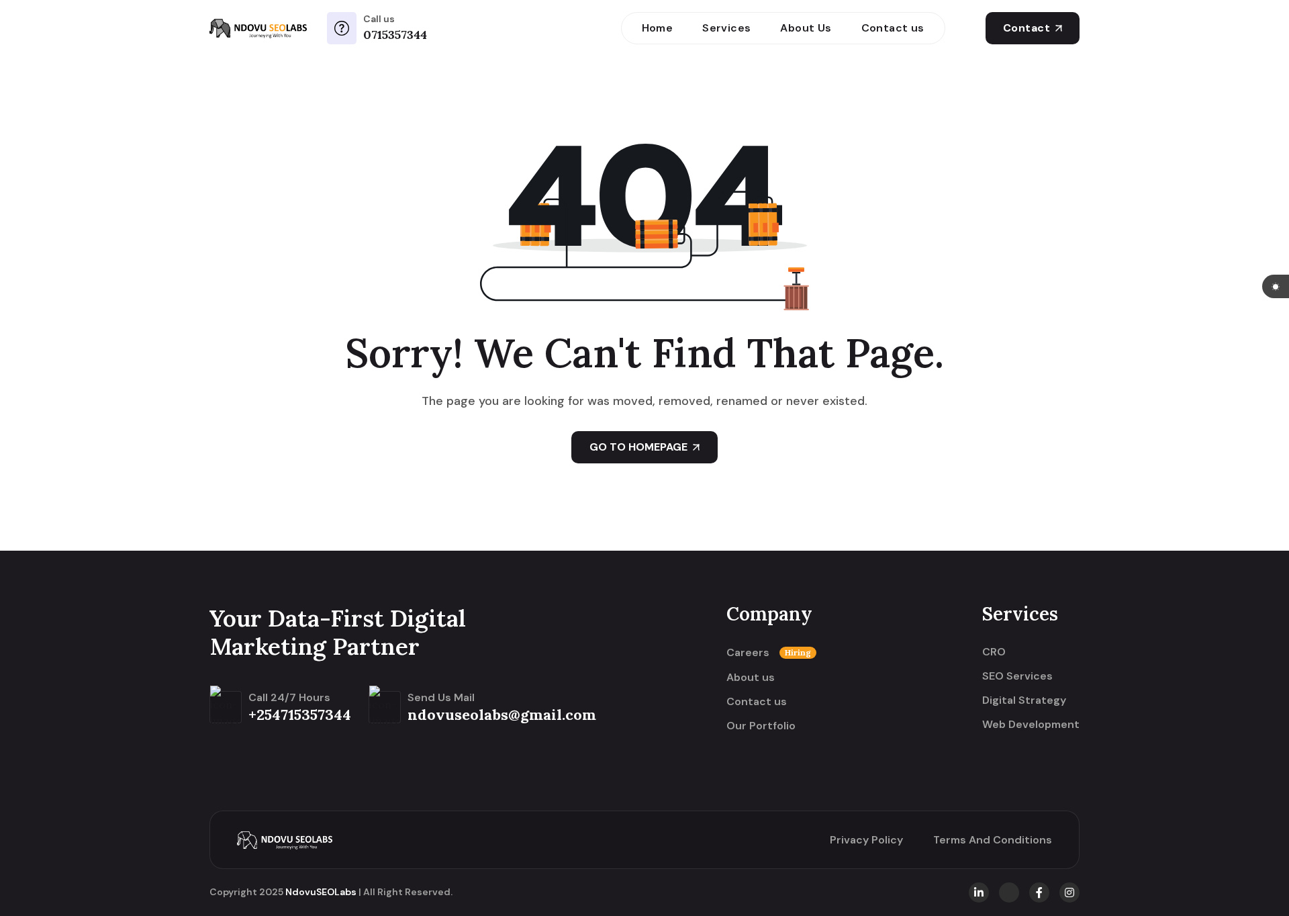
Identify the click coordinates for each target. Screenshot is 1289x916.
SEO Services (1017, 676)
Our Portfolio (761, 726)
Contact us (892, 28)
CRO (994, 652)
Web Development (1031, 724)
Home (657, 28)
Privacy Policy (866, 840)
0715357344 (395, 34)
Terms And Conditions (992, 840)
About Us (805, 28)
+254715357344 (299, 714)
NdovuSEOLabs (320, 892)
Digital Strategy (1024, 700)
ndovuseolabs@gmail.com (502, 714)
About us (750, 677)
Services (726, 28)
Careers (768, 653)
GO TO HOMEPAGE (638, 447)
